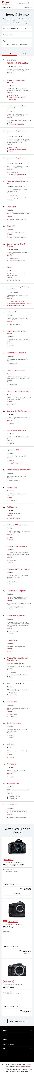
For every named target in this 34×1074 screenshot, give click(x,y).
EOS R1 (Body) (8, 927)
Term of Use (19, 1066)
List (9, 53)
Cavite (9, 60)
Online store (12, 99)
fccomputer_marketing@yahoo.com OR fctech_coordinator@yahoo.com (19, 304)
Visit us (11, 151)
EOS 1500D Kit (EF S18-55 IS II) (14, 865)
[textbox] (17, 34)
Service (14, 45)
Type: (8, 66)
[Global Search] (28, 3)
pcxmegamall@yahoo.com (16, 607)
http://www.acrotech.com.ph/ (17, 97)
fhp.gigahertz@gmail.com (16, 463)
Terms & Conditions (9, 884)
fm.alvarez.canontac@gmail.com (18, 675)
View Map (9, 72)
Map (24, 53)
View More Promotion (17, 1021)
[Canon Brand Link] (6, 3)
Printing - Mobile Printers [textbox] (11, 28)
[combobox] (17, 28)
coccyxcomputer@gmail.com (17, 260)
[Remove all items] (26, 28)
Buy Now (17, 893)
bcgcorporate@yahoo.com (16, 124)
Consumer (22, 3)
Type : (5, 41)
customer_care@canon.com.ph (17, 149)
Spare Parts (24, 45)
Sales (7, 45)
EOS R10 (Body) (8, 987)
